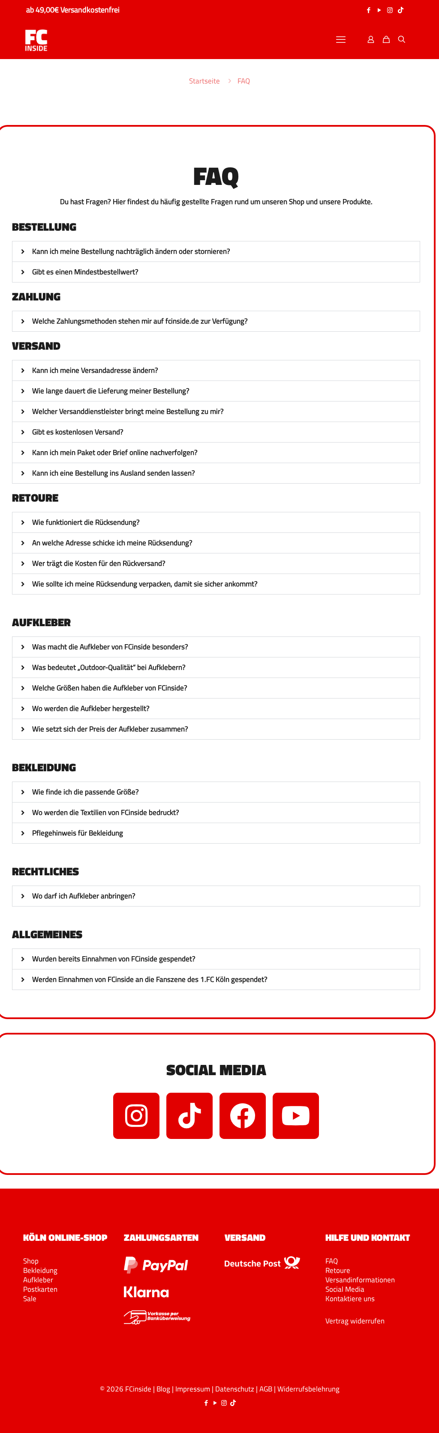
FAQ (331, 1261)
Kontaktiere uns (350, 1298)
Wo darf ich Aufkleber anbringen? (83, 895)
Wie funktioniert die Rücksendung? (86, 522)
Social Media (344, 1289)
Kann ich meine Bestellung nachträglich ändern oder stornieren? (131, 251)
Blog (163, 1388)
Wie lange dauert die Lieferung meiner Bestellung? (110, 390)
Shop (31, 1261)
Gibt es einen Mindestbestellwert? (85, 271)
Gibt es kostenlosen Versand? (77, 431)
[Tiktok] (189, 1116)
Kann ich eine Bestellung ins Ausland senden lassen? (113, 473)
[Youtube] (296, 1116)
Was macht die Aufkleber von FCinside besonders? (110, 646)
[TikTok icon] (400, 10)
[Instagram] (136, 1116)
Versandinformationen (360, 1279)
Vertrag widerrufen (355, 1320)
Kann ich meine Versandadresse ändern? (95, 370)
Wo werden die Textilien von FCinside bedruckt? (105, 812)
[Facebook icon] (368, 10)
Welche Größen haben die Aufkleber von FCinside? (109, 687)
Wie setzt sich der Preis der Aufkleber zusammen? (110, 728)
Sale (29, 1298)
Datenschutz (234, 1388)
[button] (216, 251)
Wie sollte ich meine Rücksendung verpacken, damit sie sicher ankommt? (145, 583)
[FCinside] (36, 39)
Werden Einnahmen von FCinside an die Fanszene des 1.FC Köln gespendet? (150, 979)
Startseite (204, 80)
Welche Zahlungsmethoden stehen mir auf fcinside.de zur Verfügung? (140, 321)
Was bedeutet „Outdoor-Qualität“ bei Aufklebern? (109, 667)
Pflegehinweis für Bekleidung (77, 832)
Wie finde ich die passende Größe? (85, 791)
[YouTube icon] (379, 10)
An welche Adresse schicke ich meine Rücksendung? (112, 542)
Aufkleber (38, 1279)
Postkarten (40, 1289)
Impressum (192, 1388)
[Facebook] (243, 1116)
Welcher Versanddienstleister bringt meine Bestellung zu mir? (128, 411)
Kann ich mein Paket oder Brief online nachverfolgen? (115, 452)
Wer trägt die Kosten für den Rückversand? (98, 563)
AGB (265, 1388)
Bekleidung (40, 1270)
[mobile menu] (341, 39)
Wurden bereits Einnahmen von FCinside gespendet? (113, 958)
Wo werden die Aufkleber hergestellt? (91, 708)
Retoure (337, 1270)
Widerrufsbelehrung (308, 1388)
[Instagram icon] (390, 10)
